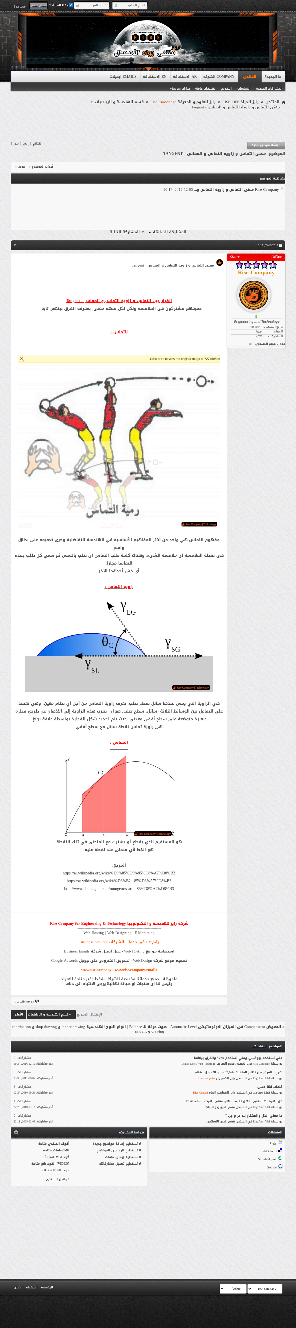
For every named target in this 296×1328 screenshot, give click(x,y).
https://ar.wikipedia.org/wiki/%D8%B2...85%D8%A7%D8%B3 (119, 881)
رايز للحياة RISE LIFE (240, 102)
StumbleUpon (267, 1159)
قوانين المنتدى (57, 1179)
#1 (15, 245)
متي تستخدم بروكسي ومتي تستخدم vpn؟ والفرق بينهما (238, 1058)
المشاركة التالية (125, 232)
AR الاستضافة (185, 76)
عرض (21, 166)
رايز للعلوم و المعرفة (183, 102)
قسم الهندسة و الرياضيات (119, 102)
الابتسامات (61, 1150)
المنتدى (249, 76)
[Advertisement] (148, 126)
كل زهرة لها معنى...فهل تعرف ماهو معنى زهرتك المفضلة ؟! (234, 1101)
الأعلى (18, 1014)
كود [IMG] (61, 1157)
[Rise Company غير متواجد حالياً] (256, 292)
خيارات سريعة (180, 88)
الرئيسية (47, 1287)
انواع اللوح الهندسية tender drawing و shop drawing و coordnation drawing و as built (88, 1029)
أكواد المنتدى (58, 1144)
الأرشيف (31, 1287)
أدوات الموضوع (42, 166)
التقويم (226, 88)
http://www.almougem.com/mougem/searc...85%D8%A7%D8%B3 (119, 889)
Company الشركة (218, 76)
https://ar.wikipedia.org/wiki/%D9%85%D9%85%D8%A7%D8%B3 (119, 873)
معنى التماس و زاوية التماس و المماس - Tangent (214, 154)
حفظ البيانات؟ (59, 5)
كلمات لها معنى (269, 1087)
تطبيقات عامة (205, 88)
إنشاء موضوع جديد (266, 145)
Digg (273, 1143)
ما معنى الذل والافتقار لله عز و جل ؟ (253, 1116)
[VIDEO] (63, 1164)
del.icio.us (270, 1151)
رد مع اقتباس (24, 1001)
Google (272, 1167)
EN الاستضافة (154, 76)
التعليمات (243, 88)
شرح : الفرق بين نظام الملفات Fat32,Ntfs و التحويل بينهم (238, 1072)
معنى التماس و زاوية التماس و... (224, 189)
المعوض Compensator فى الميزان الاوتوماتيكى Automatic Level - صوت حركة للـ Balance (205, 1026)
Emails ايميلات (123, 76)
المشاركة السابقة (169, 232)
